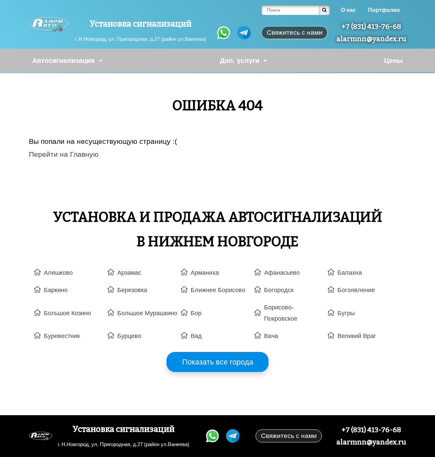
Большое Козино (67, 313)
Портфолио (384, 10)
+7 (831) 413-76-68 (371, 26)
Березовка (132, 290)
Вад (196, 336)
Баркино (56, 290)
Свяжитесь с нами (289, 435)
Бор (196, 313)
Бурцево (129, 336)
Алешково (58, 272)
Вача (271, 336)
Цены (393, 60)
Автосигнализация (63, 60)
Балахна (349, 272)
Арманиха (205, 272)
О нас (348, 10)
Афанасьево (282, 272)
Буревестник (62, 336)
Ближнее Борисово (218, 290)
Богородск (279, 290)
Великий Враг (356, 336)
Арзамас (129, 272)
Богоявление (356, 290)
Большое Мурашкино (147, 313)
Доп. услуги (239, 60)
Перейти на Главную (64, 154)
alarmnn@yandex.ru (371, 39)
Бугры (346, 313)
